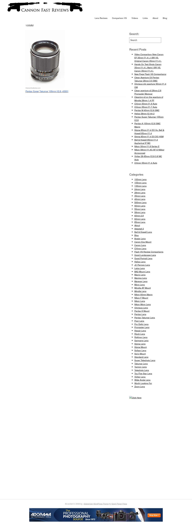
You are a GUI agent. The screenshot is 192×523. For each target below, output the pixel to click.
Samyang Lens (141, 340)
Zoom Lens (139, 386)
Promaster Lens (141, 327)
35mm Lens (139, 195)
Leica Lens (139, 268)
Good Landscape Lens (145, 255)
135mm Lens (140, 186)
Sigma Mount (140, 347)
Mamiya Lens (140, 278)
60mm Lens (139, 219)
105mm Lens (140, 182)
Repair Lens (140, 330)
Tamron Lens (140, 366)
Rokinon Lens (140, 337)
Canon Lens (140, 245)
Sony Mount (140, 353)
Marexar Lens (140, 281)
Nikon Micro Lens (142, 304)
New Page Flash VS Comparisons (150, 74)
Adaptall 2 (139, 228)
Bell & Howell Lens (143, 232)
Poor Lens (139, 320)
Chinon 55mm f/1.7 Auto (145, 107)
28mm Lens (139, 192)
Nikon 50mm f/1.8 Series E (146, 146)
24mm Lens (139, 189)
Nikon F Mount (141, 297)
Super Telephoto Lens (144, 360)
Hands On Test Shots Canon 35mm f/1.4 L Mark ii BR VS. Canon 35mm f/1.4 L (147, 67)
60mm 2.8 (139, 215)
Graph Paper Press (119, 503)
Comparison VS (119, 18)
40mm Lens (139, 199)
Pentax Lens (140, 314)
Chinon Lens (140, 248)
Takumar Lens (141, 363)
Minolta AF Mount (142, 287)
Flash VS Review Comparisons (148, 251)
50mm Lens (139, 205)
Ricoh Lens (139, 333)
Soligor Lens (140, 350)
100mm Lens (140, 179)
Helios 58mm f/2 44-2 (144, 113)
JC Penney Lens (142, 265)
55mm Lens (139, 209)
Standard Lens (141, 357)
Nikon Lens (139, 301)
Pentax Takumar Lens (144, 317)
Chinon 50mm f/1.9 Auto (145, 103)
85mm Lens (139, 222)
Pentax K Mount (141, 311)
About (155, 18)
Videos (135, 18)
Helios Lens (140, 261)
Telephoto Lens (141, 370)
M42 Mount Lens (142, 271)
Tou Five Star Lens (143, 373)
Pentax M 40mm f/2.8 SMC (146, 110)
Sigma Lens (140, 343)
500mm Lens (140, 202)
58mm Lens (139, 212)
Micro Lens (139, 284)
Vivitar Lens (140, 376)
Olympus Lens (141, 307)
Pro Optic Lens (141, 324)
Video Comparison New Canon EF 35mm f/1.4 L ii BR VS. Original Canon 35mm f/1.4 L (149, 57)
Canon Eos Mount (142, 241)
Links (145, 18)
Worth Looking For (143, 383)
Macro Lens (140, 274)
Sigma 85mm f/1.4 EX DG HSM (149, 136)
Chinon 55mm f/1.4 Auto (145, 162)
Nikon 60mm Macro (143, 294)
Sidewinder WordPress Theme (96, 503)
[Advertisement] (138, 449)
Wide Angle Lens (142, 379)
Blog (165, 18)
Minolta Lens (140, 291)
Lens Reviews (101, 18)
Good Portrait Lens (143, 258)
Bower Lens (140, 238)
